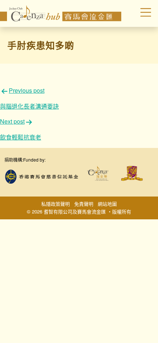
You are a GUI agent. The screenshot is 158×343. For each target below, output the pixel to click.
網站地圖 (107, 203)
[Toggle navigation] (140, 14)
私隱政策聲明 (55, 203)
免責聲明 (83, 203)
